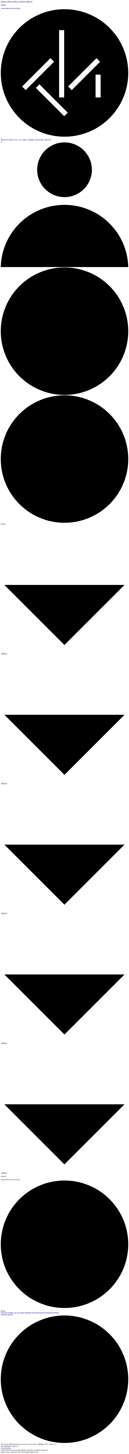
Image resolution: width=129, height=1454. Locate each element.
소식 (19, 139)
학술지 (24, 139)
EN (2, 524)
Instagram (10, 1314)
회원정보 (56, 1312)
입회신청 (48, 139)
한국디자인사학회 (7, 139)
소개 (15, 139)
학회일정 (49, 1312)
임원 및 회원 (39, 139)
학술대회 (31, 139)
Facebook (4, 1314)
